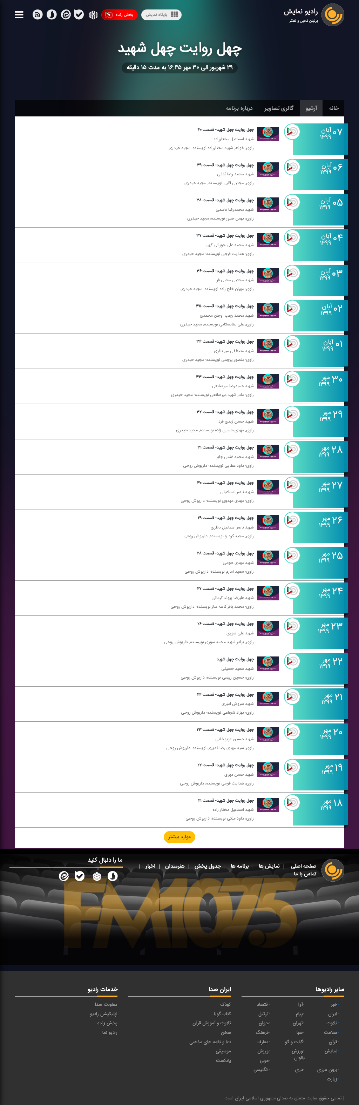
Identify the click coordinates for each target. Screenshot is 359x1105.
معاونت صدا (106, 1005)
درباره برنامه (239, 108)
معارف (263, 1042)
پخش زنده (124, 14)
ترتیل (263, 1014)
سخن (226, 1033)
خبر (334, 1005)
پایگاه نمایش (156, 14)
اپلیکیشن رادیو (103, 1014)
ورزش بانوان (298, 1054)
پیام (299, 1014)
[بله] (51, 16)
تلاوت (332, 1023)
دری (299, 1070)
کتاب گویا (222, 1014)
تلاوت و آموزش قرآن (211, 1023)
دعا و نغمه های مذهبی (210, 1042)
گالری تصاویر (279, 108)
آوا (300, 1005)
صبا (300, 1033)
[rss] (37, 16)
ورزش (263, 1051)
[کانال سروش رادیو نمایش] (112, 877)
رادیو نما (109, 1033)
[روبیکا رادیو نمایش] (96, 877)
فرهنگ (262, 1033)
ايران (332, 1014)
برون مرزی (327, 1070)
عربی (264, 1061)
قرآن (333, 1042)
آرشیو (311, 108)
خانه (334, 108)
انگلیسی (261, 1070)
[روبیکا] (93, 16)
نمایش (331, 1051)
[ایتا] (65, 16)
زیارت (332, 1079)
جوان (264, 1023)
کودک (226, 1005)
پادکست (223, 1061)
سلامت (330, 1033)
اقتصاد (263, 1005)
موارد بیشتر (179, 837)
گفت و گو (294, 1042)
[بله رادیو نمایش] (80, 877)
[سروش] (79, 16)
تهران (298, 1023)
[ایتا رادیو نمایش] (63, 877)
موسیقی (223, 1051)
